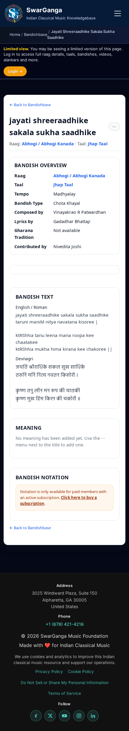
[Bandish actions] (114, 127)
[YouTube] (64, 715)
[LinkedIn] (93, 715)
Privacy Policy (49, 671)
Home (15, 34)
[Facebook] (36, 715)
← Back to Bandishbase (30, 104)
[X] (50, 715)
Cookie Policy (81, 671)
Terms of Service (64, 693)
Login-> (15, 71)
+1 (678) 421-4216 (65, 624)
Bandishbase (35, 34)
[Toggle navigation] (117, 13)
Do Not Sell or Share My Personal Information (65, 682)
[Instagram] (79, 715)
